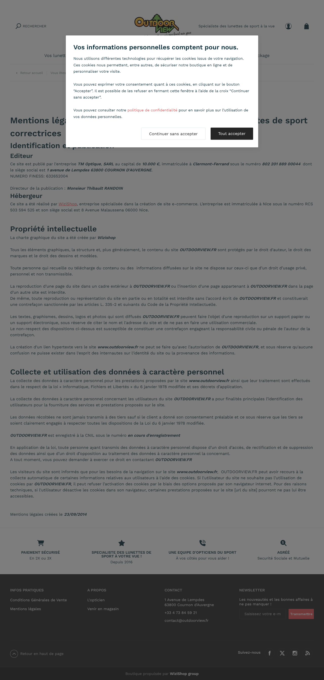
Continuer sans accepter (173, 133)
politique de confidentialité (152, 110)
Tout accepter (232, 133)
